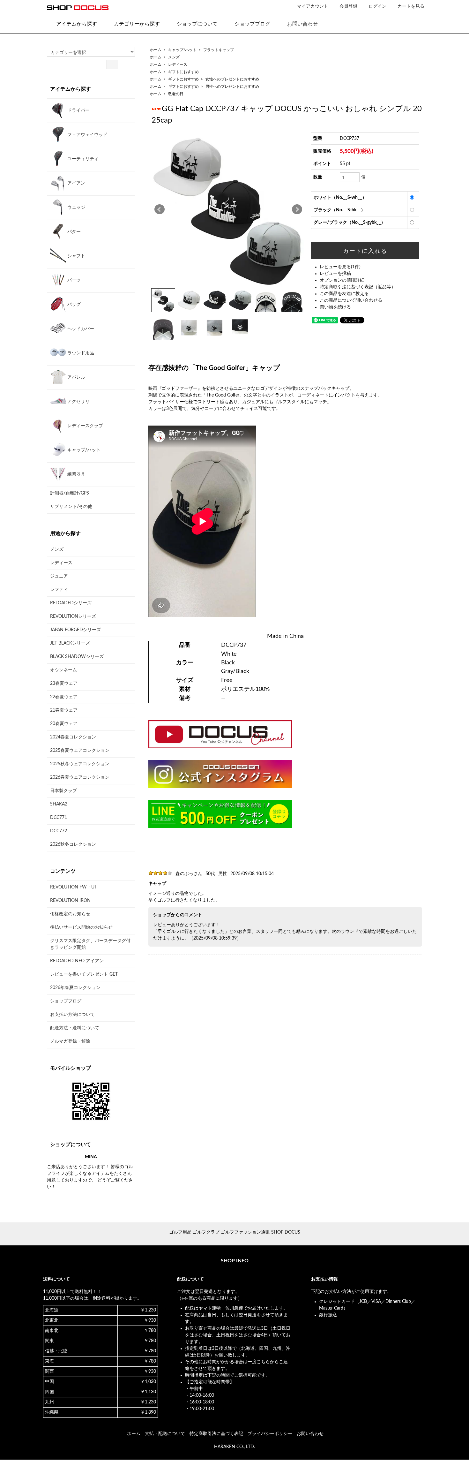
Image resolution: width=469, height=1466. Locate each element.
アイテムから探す (76, 23)
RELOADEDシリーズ (71, 603)
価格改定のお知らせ (70, 914)
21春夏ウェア (64, 710)
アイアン (75, 183)
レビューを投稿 (335, 273)
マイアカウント (312, 6)
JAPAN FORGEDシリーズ (75, 630)
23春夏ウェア (64, 683)
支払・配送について (165, 1434)
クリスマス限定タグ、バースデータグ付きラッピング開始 (90, 944)
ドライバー (78, 110)
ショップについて (197, 23)
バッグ (73, 304)
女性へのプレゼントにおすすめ (232, 79)
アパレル (75, 377)
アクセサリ (78, 401)
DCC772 (58, 831)
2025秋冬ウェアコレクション (79, 764)
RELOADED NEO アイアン (77, 961)
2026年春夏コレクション (75, 988)
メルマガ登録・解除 (70, 1041)
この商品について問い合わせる (351, 300)
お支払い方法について (72, 1014)
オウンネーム (63, 670)
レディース (177, 64)
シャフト (75, 256)
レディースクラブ (84, 426)
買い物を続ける (335, 307)
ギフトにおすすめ (183, 72)
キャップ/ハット (182, 50)
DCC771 (58, 817)
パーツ (73, 280)
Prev (159, 209)
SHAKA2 (58, 804)
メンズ (174, 57)
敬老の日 (175, 94)
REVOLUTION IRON (70, 900)
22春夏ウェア (64, 697)
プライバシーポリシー (270, 1434)
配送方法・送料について (74, 1028)
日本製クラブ (63, 791)
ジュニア (59, 576)
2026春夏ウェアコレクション (79, 777)
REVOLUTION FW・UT (73, 887)
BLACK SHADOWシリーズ (77, 656)
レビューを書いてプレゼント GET (84, 974)
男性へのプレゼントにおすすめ (232, 86)
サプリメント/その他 (71, 506)
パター (73, 232)
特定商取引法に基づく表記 (216, 1434)
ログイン (377, 6)
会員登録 (348, 6)
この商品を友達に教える (344, 293)
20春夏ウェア (64, 724)
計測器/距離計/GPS (69, 493)
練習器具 (75, 474)
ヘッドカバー (80, 329)
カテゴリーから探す (137, 23)
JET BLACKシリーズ (70, 643)
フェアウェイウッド (87, 134)
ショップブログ (252, 23)
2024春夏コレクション (73, 737)
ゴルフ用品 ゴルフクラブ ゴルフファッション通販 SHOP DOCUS (234, 1232)
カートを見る (411, 6)
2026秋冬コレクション (73, 844)
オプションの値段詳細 (342, 280)
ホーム (155, 50)
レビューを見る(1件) (340, 267)
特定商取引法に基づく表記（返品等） (358, 287)
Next (297, 209)
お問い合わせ (302, 23)
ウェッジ (75, 207)
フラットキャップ (218, 50)
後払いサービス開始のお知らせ (81, 927)
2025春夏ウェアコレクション (79, 750)
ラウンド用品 (80, 353)
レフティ (59, 589)
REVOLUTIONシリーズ (73, 616)
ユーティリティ (82, 159)
